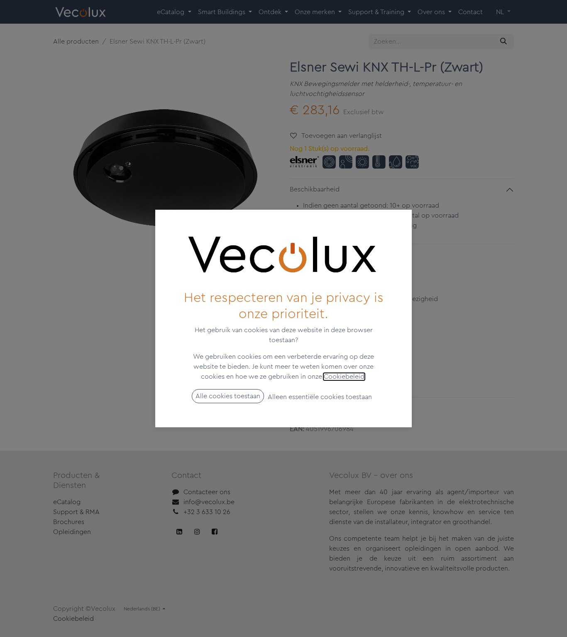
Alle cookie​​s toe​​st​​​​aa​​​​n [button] (228, 396)
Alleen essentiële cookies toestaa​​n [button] (320, 397)
